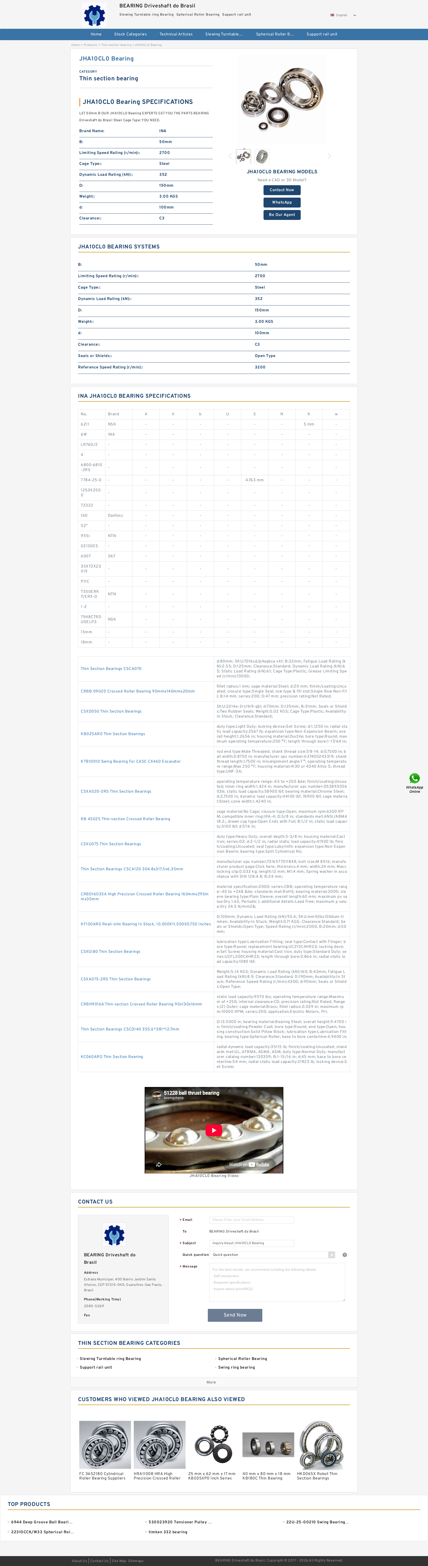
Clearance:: (90, 218)
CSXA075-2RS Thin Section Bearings (116, 979)
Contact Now (282, 190)
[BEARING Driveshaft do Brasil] (94, 13)
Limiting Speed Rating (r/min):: (109, 153)
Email (186, 1220)
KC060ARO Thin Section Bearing (112, 1056)
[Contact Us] (415, 783)
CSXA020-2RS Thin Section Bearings (116, 791)
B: (81, 142)
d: (81, 207)
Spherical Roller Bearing (278, 34)
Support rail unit (322, 34)
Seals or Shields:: (95, 356)
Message (189, 1267)
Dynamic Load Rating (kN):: (106, 174)
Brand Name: (92, 131)
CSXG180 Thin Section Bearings (111, 951)
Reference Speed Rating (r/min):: (110, 367)
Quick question (196, 1255)
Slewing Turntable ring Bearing (227, 34)
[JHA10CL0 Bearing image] (282, 99)
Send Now (235, 1315)
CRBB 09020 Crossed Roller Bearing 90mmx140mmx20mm (138, 691)
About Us (79, 1561)
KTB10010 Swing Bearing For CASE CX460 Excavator (131, 761)
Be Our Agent (282, 214)
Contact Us (99, 1561)
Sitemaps (136, 1561)
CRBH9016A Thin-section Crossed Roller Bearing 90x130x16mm (141, 1004)
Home (96, 34)
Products (90, 45)
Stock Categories (130, 34)
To (185, 1232)
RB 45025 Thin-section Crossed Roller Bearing (125, 819)
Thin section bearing (116, 45)
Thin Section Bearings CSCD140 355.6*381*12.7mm (130, 1029)
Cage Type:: (90, 163)
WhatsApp (282, 202)
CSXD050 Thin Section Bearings (111, 711)
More (211, 1382)
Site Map (119, 1561)
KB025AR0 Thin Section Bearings (113, 734)
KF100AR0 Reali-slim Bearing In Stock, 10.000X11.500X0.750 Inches (146, 924)
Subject (188, 1243)
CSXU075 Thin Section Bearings (111, 844)
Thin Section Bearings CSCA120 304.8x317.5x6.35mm (132, 869)
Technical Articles (176, 34)
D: (81, 185)
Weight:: (87, 196)
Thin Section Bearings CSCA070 (111, 668)
